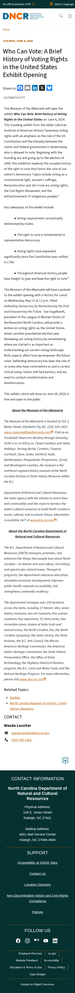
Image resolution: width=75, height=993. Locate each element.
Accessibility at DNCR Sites (37, 863)
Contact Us (37, 874)
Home (6, 30)
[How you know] (33, 4)
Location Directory (37, 885)
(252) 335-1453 (21, 740)
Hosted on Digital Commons (37, 984)
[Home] (23, 12)
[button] (58, 16)
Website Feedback (27, 960)
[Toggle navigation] (70, 16)
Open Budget (37, 974)
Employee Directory (30, 953)
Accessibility (51, 960)
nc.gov (52, 953)
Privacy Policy (56, 967)
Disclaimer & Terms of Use (26, 967)
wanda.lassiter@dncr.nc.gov (30, 733)
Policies (37, 912)
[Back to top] (65, 761)
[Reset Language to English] (51, 4)
